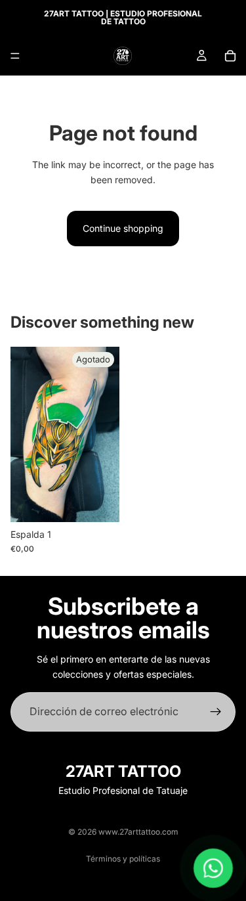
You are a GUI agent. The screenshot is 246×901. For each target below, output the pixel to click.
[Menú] (15, 56)
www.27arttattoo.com (138, 832)
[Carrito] (230, 55)
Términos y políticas (123, 859)
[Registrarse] (216, 712)
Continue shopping (123, 228)
